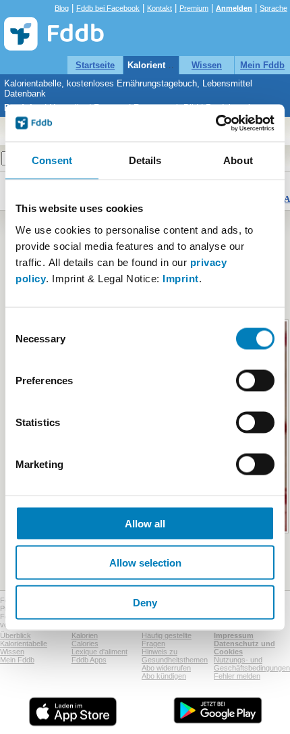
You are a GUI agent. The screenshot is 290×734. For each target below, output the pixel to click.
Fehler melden (237, 676)
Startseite (95, 65)
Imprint (181, 278)
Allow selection (145, 563)
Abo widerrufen (166, 668)
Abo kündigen (164, 676)
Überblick (15, 635)
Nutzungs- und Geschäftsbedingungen (252, 664)
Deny (145, 602)
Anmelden (234, 8)
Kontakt (159, 8)
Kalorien (84, 635)
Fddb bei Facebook (108, 8)
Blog (62, 8)
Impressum (234, 635)
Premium (193, 8)
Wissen (207, 65)
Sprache (273, 8)
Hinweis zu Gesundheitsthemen (175, 656)
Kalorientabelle (158, 65)
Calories (84, 643)
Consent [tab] (52, 160)
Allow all (145, 523)
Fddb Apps (89, 660)
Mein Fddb (262, 65)
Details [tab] (145, 160)
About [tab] (238, 160)
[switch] (255, 380)
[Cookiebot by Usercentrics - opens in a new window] (215, 123)
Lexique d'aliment (99, 652)
